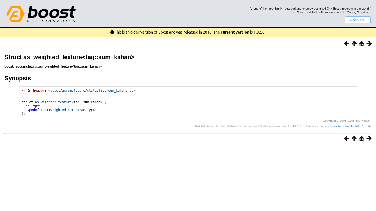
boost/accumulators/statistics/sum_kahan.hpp (91, 91)
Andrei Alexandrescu (325, 12)
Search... (359, 20)
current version (235, 32)
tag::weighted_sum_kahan (63, 110)
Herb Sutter (297, 12)
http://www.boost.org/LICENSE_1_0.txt (347, 126)
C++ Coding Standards (355, 12)
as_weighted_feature (53, 102)
